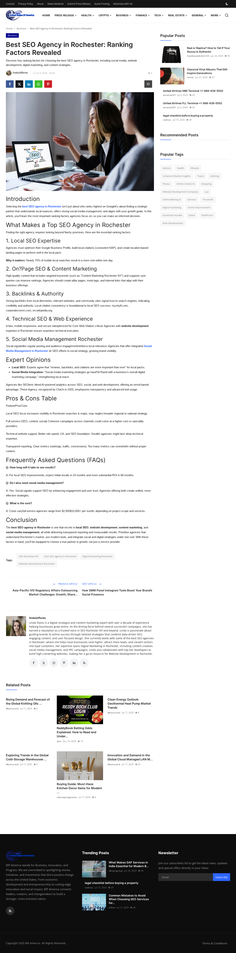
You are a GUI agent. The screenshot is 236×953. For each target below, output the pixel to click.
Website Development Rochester (37, 563)
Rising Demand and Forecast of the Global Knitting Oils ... (28, 701)
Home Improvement (199, 207)
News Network (55, 3)
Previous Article (67, 583)
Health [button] (86, 15)
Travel (200, 176)
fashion (167, 168)
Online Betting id (172, 199)
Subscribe (221, 877)
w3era (112, 907)
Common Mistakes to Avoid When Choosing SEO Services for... (129, 899)
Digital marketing (172, 207)
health (180, 168)
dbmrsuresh (12, 708)
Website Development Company (180, 191)
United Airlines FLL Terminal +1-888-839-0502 (192, 103)
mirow (190, 77)
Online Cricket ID (185, 183)
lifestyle (195, 168)
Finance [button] (141, 15)
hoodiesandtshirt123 (198, 55)
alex (59, 741)
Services (191, 199)
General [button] (198, 15)
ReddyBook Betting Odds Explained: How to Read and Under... (76, 732)
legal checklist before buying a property (188, 115)
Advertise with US (122, 3)
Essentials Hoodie (172, 215)
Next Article (89, 583)
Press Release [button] (64, 15)
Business (21, 28)
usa (207, 191)
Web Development (173, 223)
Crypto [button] (104, 15)
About (40, 3)
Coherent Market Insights (177, 176)
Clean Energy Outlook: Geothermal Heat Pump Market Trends (129, 703)
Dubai (191, 215)
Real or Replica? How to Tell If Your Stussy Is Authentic (208, 49)
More (214, 15)
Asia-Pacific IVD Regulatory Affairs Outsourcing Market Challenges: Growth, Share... (45, 592)
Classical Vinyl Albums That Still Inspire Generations (207, 71)
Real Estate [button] (176, 15)
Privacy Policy (25, 3)
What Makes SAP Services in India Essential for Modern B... (129, 864)
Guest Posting (102, 3)
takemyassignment (67, 797)
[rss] (10, 911)
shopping (206, 183)
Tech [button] (157, 15)
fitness (166, 183)
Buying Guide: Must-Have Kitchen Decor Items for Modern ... (79, 788)
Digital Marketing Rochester (97, 556)
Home (46, 15)
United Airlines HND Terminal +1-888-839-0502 (193, 90)
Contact (10, 3)
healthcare (207, 215)
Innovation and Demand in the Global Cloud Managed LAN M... (130, 757)
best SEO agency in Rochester (60, 556)
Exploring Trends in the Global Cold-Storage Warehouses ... (27, 757)
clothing (214, 176)
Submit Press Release (79, 3)
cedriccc (167, 119)
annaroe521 (169, 95)
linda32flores (37, 618)
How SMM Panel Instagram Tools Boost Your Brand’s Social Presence (117, 592)
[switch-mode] (227, 4)
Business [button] (122, 15)
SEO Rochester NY (29, 556)
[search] (226, 15)
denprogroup (116, 870)
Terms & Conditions (214, 943)
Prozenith (208, 199)
